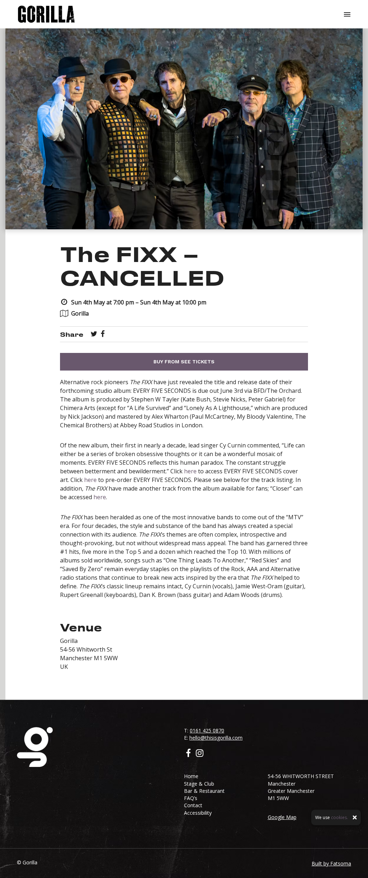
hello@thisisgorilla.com (216, 737)
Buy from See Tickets (184, 361)
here (190, 471)
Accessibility (198, 812)
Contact (193, 805)
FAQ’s (190, 798)
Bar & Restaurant (204, 790)
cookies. (339, 817)
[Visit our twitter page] (94, 334)
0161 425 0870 (207, 730)
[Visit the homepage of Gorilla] (46, 14)
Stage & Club (199, 783)
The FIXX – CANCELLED (142, 265)
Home (191, 776)
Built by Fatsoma (331, 863)
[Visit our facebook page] (103, 334)
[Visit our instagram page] (199, 754)
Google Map (282, 817)
